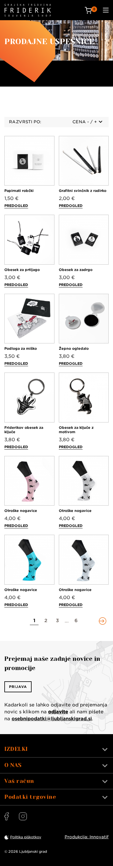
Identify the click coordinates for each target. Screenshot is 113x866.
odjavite (58, 712)
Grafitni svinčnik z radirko (82, 190)
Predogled (16, 205)
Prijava (18, 686)
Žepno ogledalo (74, 348)
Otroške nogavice (20, 510)
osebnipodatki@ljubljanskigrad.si (52, 718)
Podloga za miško (20, 348)
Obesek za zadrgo (75, 270)
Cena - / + (84, 121)
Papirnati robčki (19, 190)
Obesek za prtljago (22, 270)
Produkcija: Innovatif (87, 837)
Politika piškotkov (25, 837)
